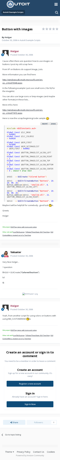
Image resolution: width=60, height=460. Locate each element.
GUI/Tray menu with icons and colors (24, 227)
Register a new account (30, 383)
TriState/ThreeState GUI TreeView (37, 232)
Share (15, 422)
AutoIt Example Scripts (30, 40)
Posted (21, 54)
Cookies (51, 451)
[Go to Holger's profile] (5, 53)
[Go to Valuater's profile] (5, 254)
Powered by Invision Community (30, 455)
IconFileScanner (18, 232)
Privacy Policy (23, 451)
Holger (8, 37)
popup (53, 124)
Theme (9, 451)
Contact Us (38, 451)
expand (44, 124)
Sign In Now (30, 404)
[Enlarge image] (47, 118)
